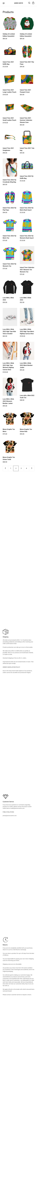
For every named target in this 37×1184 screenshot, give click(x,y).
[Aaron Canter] (18, 3)
